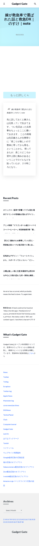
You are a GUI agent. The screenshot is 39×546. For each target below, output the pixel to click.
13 (20, 519)
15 (24, 519)
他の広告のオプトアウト (12, 462)
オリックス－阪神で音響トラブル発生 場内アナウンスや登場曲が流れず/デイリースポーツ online (19, 213)
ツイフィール (8, 448)
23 (8, 522)
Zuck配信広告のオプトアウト (14, 472)
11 (16, 519)
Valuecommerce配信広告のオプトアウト (18, 467)
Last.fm (6, 434)
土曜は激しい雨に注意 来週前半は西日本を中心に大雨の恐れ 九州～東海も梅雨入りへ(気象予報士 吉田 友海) (19, 274)
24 (10, 522)
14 (22, 519)
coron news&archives (11, 405)
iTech (5, 420)
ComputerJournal (9, 424)
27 (16, 522)
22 (6, 522)
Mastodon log (8, 401)
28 (18, 522)
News (5, 372)
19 (32, 519)
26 (14, 522)
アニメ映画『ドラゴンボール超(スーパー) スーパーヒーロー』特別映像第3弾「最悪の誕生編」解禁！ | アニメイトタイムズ (19, 228)
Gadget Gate (19, 3)
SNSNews (7, 410)
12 (18, 519)
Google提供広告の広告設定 (13, 457)
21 (4, 522)
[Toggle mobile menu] (4, 3)
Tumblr (6, 443)
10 (14, 519)
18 (30, 519)
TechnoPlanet (8, 415)
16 (26, 519)
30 (23, 522)
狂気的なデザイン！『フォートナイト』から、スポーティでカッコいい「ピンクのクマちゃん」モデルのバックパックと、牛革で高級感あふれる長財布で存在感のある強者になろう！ (18, 259)
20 (34, 519)
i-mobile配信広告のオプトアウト (16, 476)
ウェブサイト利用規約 (12, 453)
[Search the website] (35, 4)
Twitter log (7, 391)
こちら (31, 353)
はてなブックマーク (11, 438)
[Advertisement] (19, 71)
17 (28, 519)
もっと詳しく (18, 95)
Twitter (6, 377)
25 (12, 522)
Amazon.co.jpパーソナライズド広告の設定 (18, 483)
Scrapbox (6, 386)
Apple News (7, 396)
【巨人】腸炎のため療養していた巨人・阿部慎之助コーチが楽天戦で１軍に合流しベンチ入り (18, 243)
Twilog (5, 382)
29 (20, 522)
